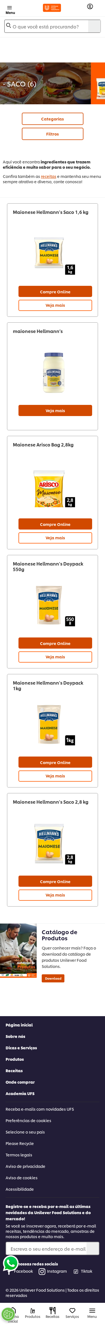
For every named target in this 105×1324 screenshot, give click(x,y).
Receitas (14, 1070)
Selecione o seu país (25, 1131)
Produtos (15, 1059)
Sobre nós (15, 1036)
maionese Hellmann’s (38, 331)
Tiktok (86, 1271)
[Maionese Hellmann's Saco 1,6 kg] (52, 253)
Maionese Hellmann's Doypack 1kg (48, 685)
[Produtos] (33, 1311)
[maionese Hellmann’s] (52, 373)
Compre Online (55, 291)
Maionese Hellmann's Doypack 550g (48, 566)
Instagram (57, 1271)
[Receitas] (52, 1310)
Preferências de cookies (28, 1120)
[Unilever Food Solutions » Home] (52, 8)
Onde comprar (20, 1081)
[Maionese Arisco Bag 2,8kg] (52, 486)
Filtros (52, 133)
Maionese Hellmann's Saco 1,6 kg (50, 212)
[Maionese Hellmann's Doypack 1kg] (52, 724)
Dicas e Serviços (21, 1047)
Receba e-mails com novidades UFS (40, 1109)
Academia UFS (20, 1093)
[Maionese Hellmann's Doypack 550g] (52, 605)
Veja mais (55, 305)
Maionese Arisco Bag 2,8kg (43, 444)
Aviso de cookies (22, 1177)
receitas (48, 176)
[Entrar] (90, 6)
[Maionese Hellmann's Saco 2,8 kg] (52, 843)
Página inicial (19, 1024)
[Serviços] (72, 1310)
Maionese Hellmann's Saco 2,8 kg (50, 801)
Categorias (52, 118)
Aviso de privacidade (25, 1166)
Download (53, 978)
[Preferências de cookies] (8, 1314)
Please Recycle (20, 1143)
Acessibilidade (20, 1189)
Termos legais (19, 1154)
